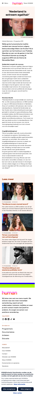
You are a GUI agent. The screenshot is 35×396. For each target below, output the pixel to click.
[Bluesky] (14, 319)
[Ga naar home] (17, 3)
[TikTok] (11, 319)
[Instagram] (3, 319)
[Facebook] (6, 319)
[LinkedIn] (8, 319)
